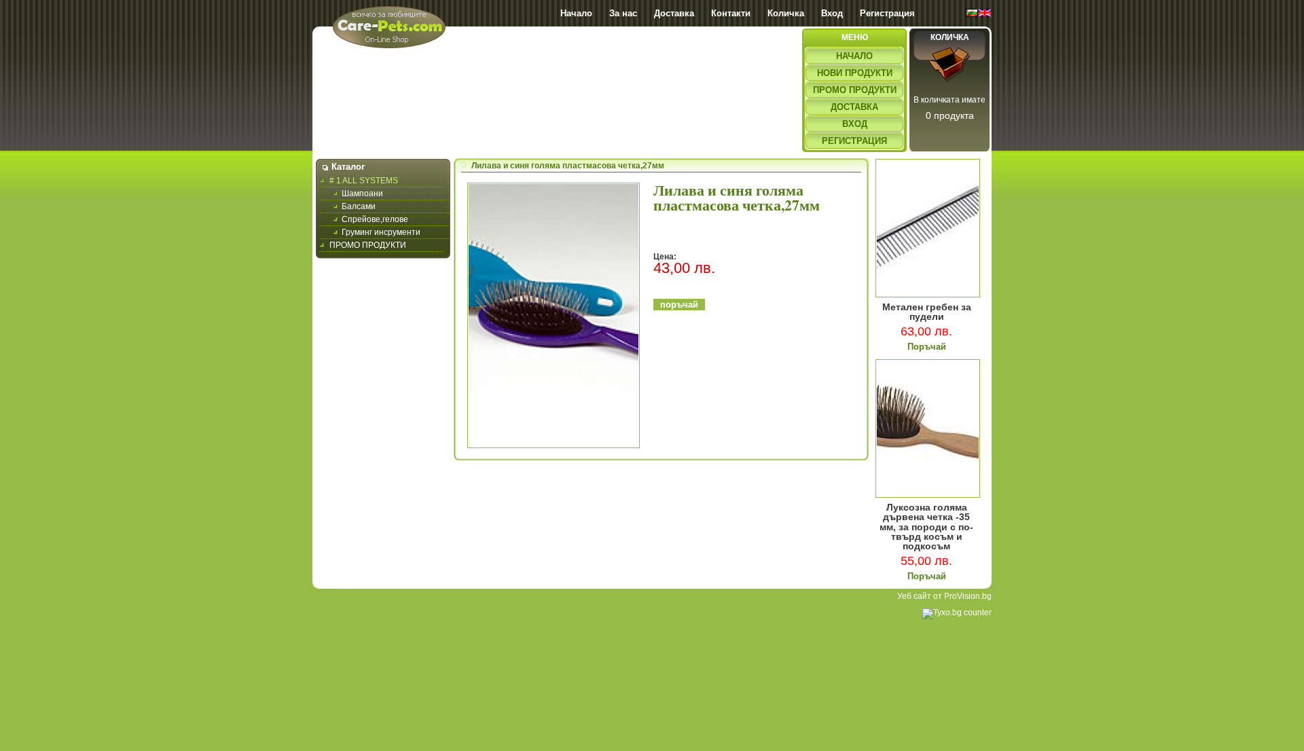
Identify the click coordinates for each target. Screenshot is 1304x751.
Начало (576, 13)
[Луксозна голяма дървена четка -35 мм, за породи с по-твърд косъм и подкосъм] (927, 495)
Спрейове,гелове (375, 219)
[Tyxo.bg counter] (957, 612)
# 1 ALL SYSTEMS (363, 180)
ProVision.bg (968, 596)
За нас (623, 13)
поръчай (679, 304)
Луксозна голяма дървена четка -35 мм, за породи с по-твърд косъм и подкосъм (926, 526)
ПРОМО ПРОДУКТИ (367, 245)
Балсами (359, 206)
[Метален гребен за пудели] (927, 294)
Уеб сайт (914, 596)
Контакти (730, 13)
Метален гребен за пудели (926, 312)
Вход (832, 13)
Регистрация (887, 13)
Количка (785, 13)
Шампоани (362, 193)
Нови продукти (854, 73)
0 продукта (950, 115)
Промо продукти (854, 90)
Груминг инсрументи (381, 232)
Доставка (674, 13)
